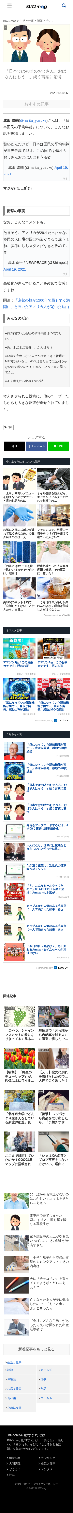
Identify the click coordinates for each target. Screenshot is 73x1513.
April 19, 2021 (14, 269)
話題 (10, 1370)
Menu (9, 5)
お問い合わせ (22, 1483)
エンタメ (47, 1469)
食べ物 (11, 1398)
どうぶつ (14, 1469)
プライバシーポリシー (45, 1483)
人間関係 (14, 1463)
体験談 (11, 1379)
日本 (10, 427)
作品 (43, 1388)
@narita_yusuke (33, 120)
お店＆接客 (14, 1388)
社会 (12, 1475)
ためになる (14, 1407)
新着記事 (14, 1457)
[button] (6, 990)
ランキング (48, 1457)
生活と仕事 (14, 1362)
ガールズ (46, 1370)
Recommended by (52, 615)
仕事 (43, 1379)
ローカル (46, 1398)
